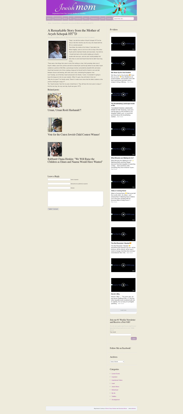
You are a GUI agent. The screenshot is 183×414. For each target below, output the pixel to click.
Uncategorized (116, 399)
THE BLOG (57, 18)
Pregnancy (95, 18)
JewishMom (56, 37)
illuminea (134, 408)
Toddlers (114, 396)
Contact (109, 18)
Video (86, 18)
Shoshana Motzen (123, 408)
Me (71, 18)
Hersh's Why (115, 294)
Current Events (56, 23)
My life (113, 393)
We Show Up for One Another (121, 72)
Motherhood (115, 390)
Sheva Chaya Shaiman (111, 408)
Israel (102, 18)
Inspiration (78, 18)
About (49, 18)
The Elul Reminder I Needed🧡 (121, 243)
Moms (65, 18)
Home (49, 23)
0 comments (92, 37)
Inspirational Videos (117, 380)
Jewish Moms (115, 386)
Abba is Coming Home (118, 190)
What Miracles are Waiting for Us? (122, 158)
